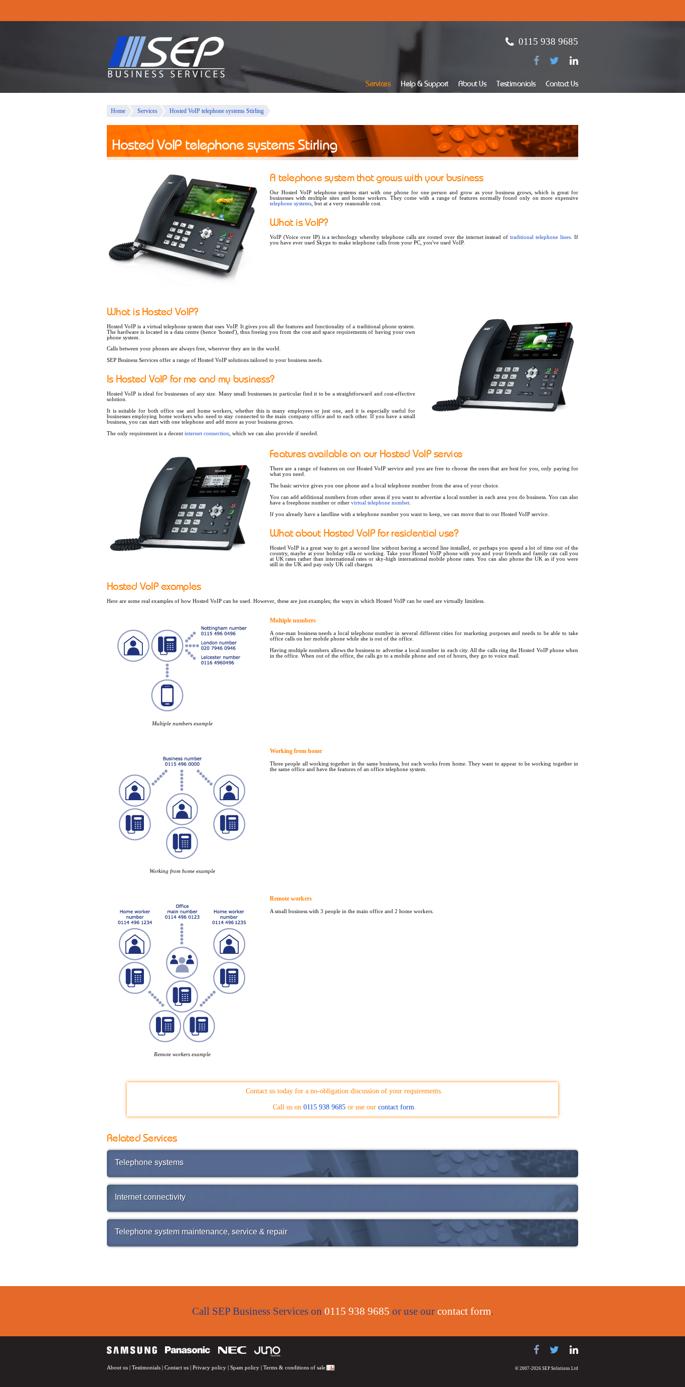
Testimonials (516, 84)
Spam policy (244, 1367)
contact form (396, 1107)
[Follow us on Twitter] (554, 60)
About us (117, 1367)
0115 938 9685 (548, 41)
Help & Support (424, 84)
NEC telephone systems (232, 1350)
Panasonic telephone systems (187, 1350)
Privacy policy (209, 1367)
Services (378, 84)
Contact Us (562, 84)
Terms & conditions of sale (294, 1367)
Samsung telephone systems (132, 1350)
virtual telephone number (380, 503)
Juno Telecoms (267, 1351)
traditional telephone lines (540, 237)
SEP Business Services (166, 57)
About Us (472, 84)
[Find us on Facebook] (536, 60)
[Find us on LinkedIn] (574, 60)
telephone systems (290, 203)
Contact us (176, 1367)
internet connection (207, 433)
